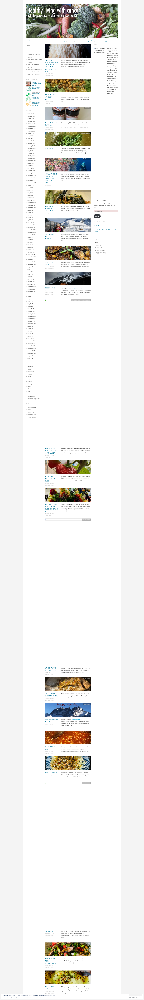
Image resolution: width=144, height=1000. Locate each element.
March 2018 (31, 249)
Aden (33, 87)
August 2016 (31, 296)
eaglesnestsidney (36, 102)
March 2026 (31, 114)
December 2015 (32, 316)
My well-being (61, 41)
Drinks (29, 376)
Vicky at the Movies (100, 250)
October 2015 (31, 321)
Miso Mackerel (49, 931)
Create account (32, 407)
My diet (70, 41)
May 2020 (30, 193)
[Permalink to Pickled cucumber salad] (68, 978)
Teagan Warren (36, 97)
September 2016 (32, 294)
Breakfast (30, 366)
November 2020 (32, 178)
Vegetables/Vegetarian (85, 79)
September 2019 (32, 207)
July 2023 (30, 136)
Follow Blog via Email (101, 200)
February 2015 (31, 341)
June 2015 (30, 331)
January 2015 (31, 343)
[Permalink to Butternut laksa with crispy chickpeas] (68, 86)
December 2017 (32, 257)
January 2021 (31, 173)
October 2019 (31, 205)
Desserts (30, 374)
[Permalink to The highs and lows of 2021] (68, 710)
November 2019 (32, 202)
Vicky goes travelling (100, 252)
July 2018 (30, 239)
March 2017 (31, 279)
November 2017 (32, 259)
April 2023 (30, 138)
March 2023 (31, 141)
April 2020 (30, 195)
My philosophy (30, 41)
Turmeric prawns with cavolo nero (50, 669)
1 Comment (47, 103)
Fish (83, 519)
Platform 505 (98, 248)
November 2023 (32, 128)
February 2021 (31, 170)
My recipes (50, 41)
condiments (87, 107)
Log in (29, 409)
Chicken (30, 369)
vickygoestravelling (77, 288)
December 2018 (32, 230)
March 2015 (31, 338)
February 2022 (31, 153)
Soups (79, 79)
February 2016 (31, 311)
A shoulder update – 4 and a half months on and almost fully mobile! (51, 178)
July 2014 (30, 358)
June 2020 (30, 190)
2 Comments (48, 243)
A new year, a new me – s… (36, 104)
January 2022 (31, 155)
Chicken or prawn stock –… (36, 84)
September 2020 (32, 183)
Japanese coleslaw (51, 773)
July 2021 (30, 165)
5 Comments (48, 515)
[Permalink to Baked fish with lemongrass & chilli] (68, 685)
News (89, 45)
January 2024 (31, 123)
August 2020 (31, 185)
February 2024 (31, 121)
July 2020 (30, 188)
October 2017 (31, 262)
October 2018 (31, 235)
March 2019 (31, 222)
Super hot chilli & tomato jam (51, 124)
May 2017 (30, 274)
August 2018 (31, 237)
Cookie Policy (38, 997)
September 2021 (32, 160)
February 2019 (31, 225)
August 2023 (31, 133)
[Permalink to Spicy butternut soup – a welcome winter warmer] (68, 373)
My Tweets (96, 225)
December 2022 (32, 148)
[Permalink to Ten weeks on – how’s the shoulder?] (68, 225)
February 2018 (31, 252)
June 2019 (30, 215)
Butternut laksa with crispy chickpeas (50, 97)
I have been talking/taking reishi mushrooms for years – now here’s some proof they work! (51, 65)
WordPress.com (32, 417)
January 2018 (31, 254)
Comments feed (32, 414)
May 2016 (30, 304)
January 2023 (31, 146)
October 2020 (31, 180)
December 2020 (32, 175)
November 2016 (32, 289)
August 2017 (31, 267)
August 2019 (31, 210)
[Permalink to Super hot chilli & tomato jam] (68, 114)
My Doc (98, 41)
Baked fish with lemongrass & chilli (51, 695)
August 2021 (31, 163)
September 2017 (32, 264)
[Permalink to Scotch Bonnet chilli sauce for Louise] (68, 468)
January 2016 (31, 314)
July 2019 (30, 212)
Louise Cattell (98, 245)
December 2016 (32, 286)
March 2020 (31, 198)
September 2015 (32, 323)
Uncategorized (87, 272)
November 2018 (32, 232)
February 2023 (31, 143)
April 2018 (30, 247)
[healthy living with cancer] (72, 22)
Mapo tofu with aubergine (50, 263)
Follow (97, 216)
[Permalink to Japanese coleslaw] (68, 764)
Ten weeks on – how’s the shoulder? (50, 236)
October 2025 (31, 116)
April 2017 (30, 276)
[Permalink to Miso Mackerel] (68, 856)
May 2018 (30, 244)
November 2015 (32, 318)
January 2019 (31, 227)
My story (40, 41)
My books (90, 41)
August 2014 (31, 356)
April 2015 (30, 336)
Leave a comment (49, 75)
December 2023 (32, 126)
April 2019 (30, 220)
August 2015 (31, 326)
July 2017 (30, 269)
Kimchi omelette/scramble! (35, 69)
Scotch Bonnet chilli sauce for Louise (50, 479)
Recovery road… (36, 98)
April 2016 (30, 306)
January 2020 (31, 200)
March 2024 (31, 118)
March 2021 (31, 168)
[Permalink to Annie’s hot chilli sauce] (68, 738)
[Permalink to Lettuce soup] (68, 140)
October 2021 (31, 158)
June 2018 (30, 242)
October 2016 (31, 291)
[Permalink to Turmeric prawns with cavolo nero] (68, 592)
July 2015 (30, 328)
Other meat (87, 943)
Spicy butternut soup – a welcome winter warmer (51, 451)
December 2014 (32, 346)
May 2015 (30, 333)
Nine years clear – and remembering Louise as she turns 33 (51, 508)
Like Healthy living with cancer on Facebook (105, 230)
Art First (97, 243)
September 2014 (32, 353)
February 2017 (31, 281)
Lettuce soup (49, 149)
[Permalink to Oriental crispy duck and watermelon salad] (68, 950)
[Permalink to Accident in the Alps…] (68, 279)
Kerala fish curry (35, 94)
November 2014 (32, 348)
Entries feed (31, 412)
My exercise (79, 41)
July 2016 (30, 299)
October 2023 (31, 131)
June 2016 (30, 301)
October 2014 (31, 351)
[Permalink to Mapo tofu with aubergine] (68, 253)
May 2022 (30, 151)
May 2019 (30, 217)
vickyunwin (35, 82)
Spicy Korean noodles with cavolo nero (49, 208)
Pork (29, 391)
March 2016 (31, 309)
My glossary (107, 41)
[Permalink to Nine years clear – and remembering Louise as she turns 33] (68, 496)
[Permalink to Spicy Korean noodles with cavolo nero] (68, 197)
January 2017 (31, 284)
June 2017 (30, 272)
